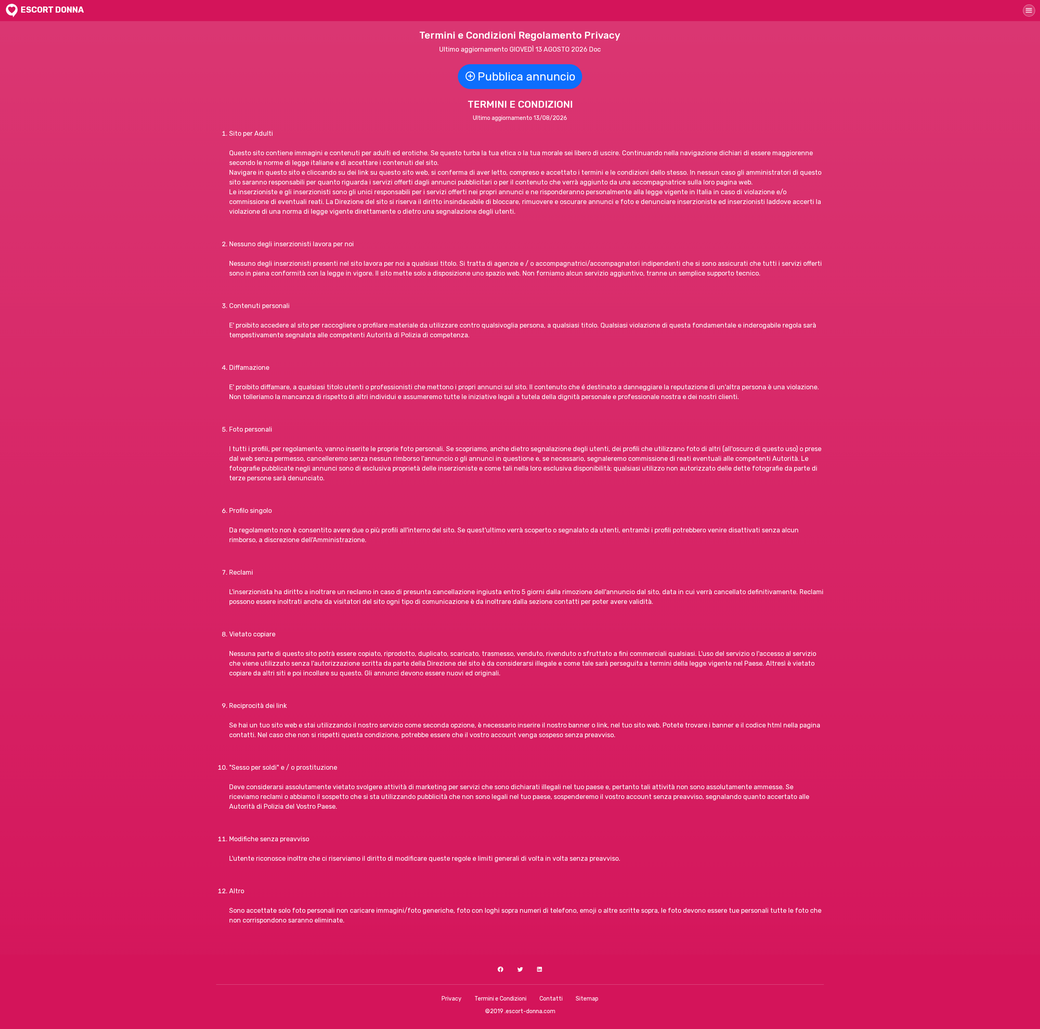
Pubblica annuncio (526, 76)
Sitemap (587, 998)
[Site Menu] (1029, 10)
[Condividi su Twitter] (520, 969)
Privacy (452, 998)
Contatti (551, 998)
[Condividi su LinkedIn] (539, 969)
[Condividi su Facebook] (500, 969)
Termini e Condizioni (500, 998)
